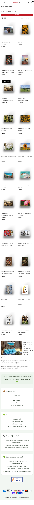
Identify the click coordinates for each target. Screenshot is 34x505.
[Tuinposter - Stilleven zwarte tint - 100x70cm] (8, 59)
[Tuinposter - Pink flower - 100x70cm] (25, 202)
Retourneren (17, 400)
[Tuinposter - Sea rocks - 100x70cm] (25, 174)
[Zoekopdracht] (5, 2)
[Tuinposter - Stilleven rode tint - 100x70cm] (8, 261)
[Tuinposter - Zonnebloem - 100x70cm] (25, 146)
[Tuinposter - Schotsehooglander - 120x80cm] (8, 88)
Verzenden (17, 395)
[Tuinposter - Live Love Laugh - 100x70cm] (8, 319)
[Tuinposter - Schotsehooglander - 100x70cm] (8, 202)
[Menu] (1, 2)
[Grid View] (2, 18)
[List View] (5, 18)
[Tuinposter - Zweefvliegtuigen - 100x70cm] (25, 88)
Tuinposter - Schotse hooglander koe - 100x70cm (7, 42)
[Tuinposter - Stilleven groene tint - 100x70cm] (25, 261)
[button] (31, 2)
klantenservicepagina (18, 445)
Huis (2, 6)
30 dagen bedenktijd (17, 405)
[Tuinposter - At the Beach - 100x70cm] (8, 174)
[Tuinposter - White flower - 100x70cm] (8, 146)
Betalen (17, 403)
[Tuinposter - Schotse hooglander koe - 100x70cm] (8, 29)
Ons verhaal (17, 419)
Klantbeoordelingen (17, 421)
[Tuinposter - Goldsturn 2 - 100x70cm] (25, 29)
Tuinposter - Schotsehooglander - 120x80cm (7, 100)
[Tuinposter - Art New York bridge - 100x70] (25, 233)
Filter (17, 15)
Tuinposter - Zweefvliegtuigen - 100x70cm (23, 100)
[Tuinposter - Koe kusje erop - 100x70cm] (25, 319)
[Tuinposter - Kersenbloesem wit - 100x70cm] (8, 289)
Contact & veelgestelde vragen (17, 426)
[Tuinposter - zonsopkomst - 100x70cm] (25, 59)
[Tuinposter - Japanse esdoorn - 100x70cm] (8, 233)
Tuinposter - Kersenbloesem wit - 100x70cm (7, 302)
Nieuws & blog (17, 424)
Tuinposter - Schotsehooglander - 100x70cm (7, 215)
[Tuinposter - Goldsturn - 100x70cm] (25, 118)
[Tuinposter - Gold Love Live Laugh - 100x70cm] (25, 289)
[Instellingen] (28, 2)
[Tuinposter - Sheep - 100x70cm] (8, 118)
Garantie (17, 398)
